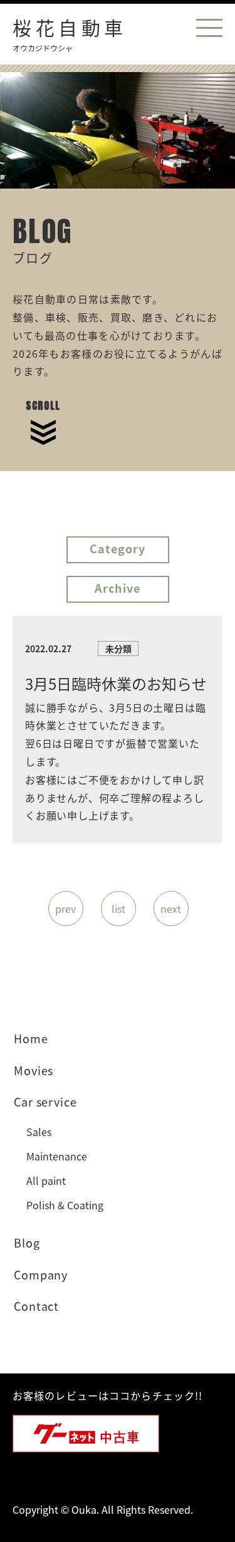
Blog (27, 1242)
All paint (46, 1180)
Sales (38, 1131)
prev (65, 908)
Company (41, 1274)
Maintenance (56, 1156)
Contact (36, 1306)
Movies (33, 1070)
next (170, 908)
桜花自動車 (70, 32)
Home (31, 1038)
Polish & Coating (64, 1204)
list (118, 908)
